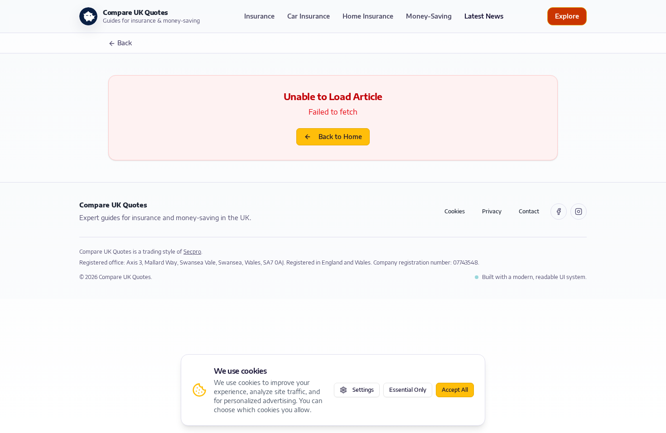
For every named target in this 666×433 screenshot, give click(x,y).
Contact (529, 211)
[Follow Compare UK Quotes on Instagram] (578, 211)
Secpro (192, 251)
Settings (363, 389)
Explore (567, 16)
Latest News (483, 16)
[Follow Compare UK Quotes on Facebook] (558, 211)
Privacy (492, 211)
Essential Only (407, 389)
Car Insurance (308, 16)
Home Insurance (368, 16)
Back (124, 43)
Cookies (454, 211)
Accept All (455, 389)
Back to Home (340, 136)
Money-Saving (429, 16)
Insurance (259, 16)
